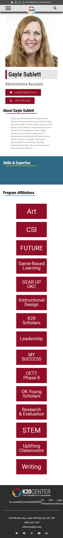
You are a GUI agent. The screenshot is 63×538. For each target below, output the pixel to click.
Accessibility (15, 502)
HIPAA (38, 502)
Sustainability (28, 502)
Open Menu (8, 8)
